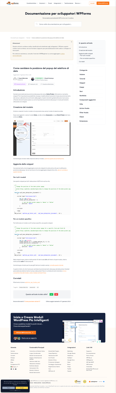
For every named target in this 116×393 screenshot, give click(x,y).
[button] (51, 294)
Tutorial (28, 37)
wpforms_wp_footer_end (32, 282)
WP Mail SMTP (90, 362)
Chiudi (71, 41)
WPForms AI (52, 371)
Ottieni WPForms (103, 3)
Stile (81, 104)
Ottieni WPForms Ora (23, 332)
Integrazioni (57, 3)
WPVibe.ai (89, 357)
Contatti (13, 355)
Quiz (50, 368)
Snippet (82, 83)
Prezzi (50, 3)
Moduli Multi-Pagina (54, 351)
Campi (82, 87)
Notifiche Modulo (34, 365)
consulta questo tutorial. (56, 265)
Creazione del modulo (85, 50)
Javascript (32, 287)
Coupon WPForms (46, 382)
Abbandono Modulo (35, 363)
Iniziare (82, 74)
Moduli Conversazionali (36, 355)
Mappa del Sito (37, 382)
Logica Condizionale (35, 353)
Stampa (13, 357)
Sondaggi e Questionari (55, 364)
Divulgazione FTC (15, 364)
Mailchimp (70, 351)
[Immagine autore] (15, 79)
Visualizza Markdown (48, 84)
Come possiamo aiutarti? (32, 301)
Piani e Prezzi (90, 355)
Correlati (82, 61)
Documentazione (90, 353)
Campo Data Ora (23, 287)
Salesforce (70, 355)
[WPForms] (13, 3)
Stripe (69, 366)
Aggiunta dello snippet (86, 53)
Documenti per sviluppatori (18, 37)
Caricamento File (34, 368)
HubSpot (69, 357)
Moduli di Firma (53, 360)
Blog (12, 362)
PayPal (69, 368)
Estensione (84, 121)
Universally (89, 366)
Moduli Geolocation (35, 372)
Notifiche (83, 96)
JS (37, 287)
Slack (68, 362)
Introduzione (83, 47)
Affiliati (12, 360)
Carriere (13, 351)
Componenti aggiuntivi (88, 100)
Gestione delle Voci (35, 361)
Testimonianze (68, 3)
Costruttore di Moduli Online (37, 351)
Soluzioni (42, 3)
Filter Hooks (84, 113)
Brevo (69, 364)
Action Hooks (84, 108)
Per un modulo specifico (87, 58)
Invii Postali (51, 357)
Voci (81, 91)
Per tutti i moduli (85, 55)
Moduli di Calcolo (34, 370)
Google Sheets (71, 353)
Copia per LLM (33, 84)
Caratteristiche (31, 3)
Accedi (92, 3)
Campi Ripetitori (53, 353)
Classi (82, 117)
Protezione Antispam (54, 362)
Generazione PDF (53, 355)
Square (69, 371)
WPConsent (89, 364)
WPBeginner (89, 360)
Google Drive (70, 360)
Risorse (77, 3)
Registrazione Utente (54, 366)
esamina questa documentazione (54, 158)
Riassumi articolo (20, 84)
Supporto (89, 351)
